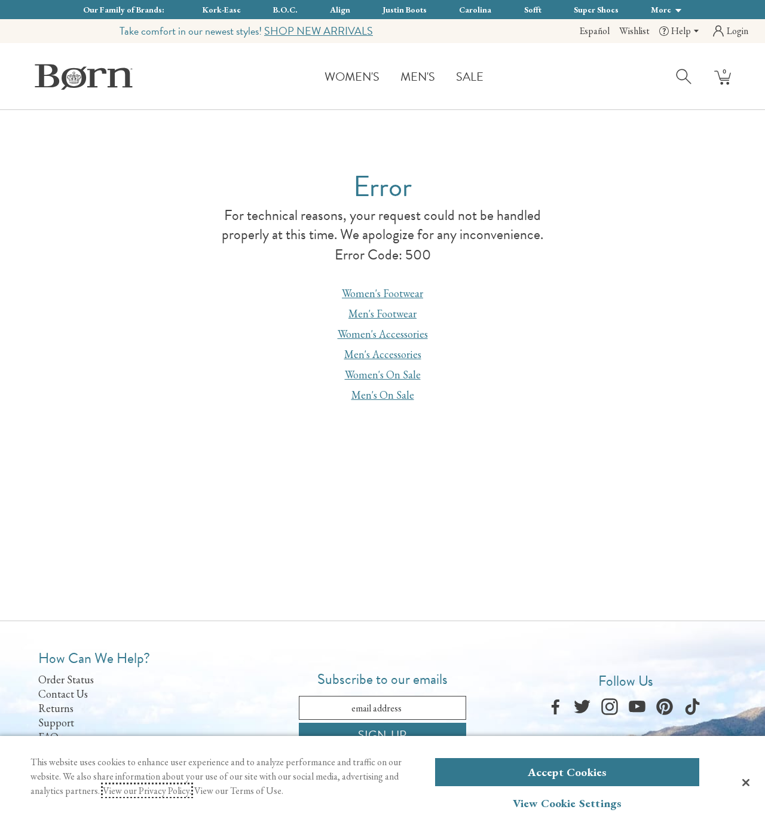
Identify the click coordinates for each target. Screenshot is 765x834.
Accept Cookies (567, 772)
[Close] (746, 782)
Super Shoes (596, 9)
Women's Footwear (382, 293)
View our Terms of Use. (238, 790)
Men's (417, 76)
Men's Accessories (382, 354)
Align (340, 9)
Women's (352, 76)
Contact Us (63, 694)
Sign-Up (382, 735)
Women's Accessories (383, 334)
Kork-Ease (222, 9)
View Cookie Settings (567, 803)
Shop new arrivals (318, 31)
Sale (470, 76)
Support (56, 722)
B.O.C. (285, 9)
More (662, 9)
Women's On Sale (383, 374)
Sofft (532, 9)
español (594, 31)
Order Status (66, 679)
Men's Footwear (382, 313)
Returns (56, 708)
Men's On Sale (382, 395)
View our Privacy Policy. (147, 790)
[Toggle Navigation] (388, 77)
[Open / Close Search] (684, 76)
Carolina (475, 9)
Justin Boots (404, 9)
